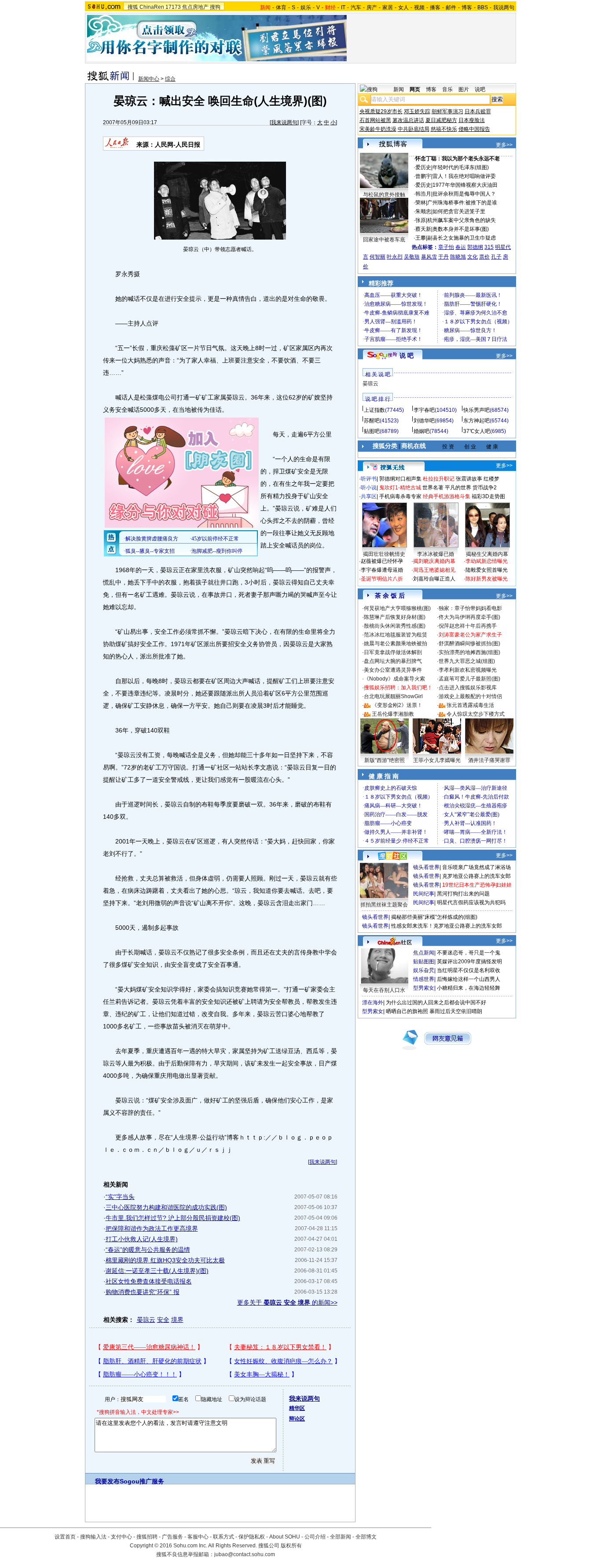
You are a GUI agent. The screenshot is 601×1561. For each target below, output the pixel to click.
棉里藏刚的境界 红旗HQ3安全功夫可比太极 (165, 1260)
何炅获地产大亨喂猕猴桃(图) (397, 608)
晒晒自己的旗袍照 (407, 1011)
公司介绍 (315, 1537)
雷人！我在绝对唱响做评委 (464, 176)
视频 (419, 7)
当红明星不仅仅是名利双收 (468, 970)
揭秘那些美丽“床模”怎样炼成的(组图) (434, 917)
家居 (387, 7)
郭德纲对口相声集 (400, 479)
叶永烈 (395, 257)
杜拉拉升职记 (438, 479)
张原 (420, 220)
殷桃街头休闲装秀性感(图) (394, 626)
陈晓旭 (458, 257)
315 (489, 247)
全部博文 (366, 1537)
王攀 (420, 238)
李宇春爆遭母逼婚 (382, 570)
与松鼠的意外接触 (384, 195)
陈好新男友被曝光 (486, 579)
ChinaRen (151, 7)
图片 (463, 89)
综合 (170, 79)
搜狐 (133, 7)
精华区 (297, 1408)
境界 (177, 1319)
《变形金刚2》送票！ (397, 705)
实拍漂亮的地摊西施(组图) (469, 652)
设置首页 (65, 1537)
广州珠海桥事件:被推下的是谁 (462, 203)
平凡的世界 (458, 488)
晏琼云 (146, 1319)
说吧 (480, 89)
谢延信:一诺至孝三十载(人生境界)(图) (157, 1270)
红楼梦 (491, 479)
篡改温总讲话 (408, 120)
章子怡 (446, 247)
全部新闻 (340, 1537)
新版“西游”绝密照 (384, 760)
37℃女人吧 (476, 431)
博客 (467, 7)
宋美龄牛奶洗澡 (377, 129)
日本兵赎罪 (478, 111)
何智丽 (377, 257)
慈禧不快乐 (444, 129)
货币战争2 (485, 488)
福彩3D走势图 (488, 496)
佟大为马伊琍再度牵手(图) (469, 617)
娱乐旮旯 (423, 970)
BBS (482, 7)
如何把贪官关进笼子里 (458, 211)
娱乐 (305, 7)
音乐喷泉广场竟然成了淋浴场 (476, 867)
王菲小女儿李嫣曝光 (437, 760)
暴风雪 (429, 257)
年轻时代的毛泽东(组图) (460, 167)
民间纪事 (423, 894)
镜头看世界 (426, 867)
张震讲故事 (469, 479)
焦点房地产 (195, 7)
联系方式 (223, 1537)
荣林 (420, 203)
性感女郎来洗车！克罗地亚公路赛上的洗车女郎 (446, 926)
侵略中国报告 (474, 129)
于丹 (443, 257)
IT (343, 7)
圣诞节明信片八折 (382, 579)
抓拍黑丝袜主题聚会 (384, 905)
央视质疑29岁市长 (381, 111)
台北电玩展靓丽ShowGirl (393, 696)
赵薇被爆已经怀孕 (382, 561)
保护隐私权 (251, 1537)
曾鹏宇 (423, 176)
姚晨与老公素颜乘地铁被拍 (395, 643)
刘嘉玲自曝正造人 (434, 579)
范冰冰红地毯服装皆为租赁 (395, 635)
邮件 (451, 7)
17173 (173, 7)
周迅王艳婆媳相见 (434, 570)
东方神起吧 (476, 421)
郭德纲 (475, 247)
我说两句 (503, 7)
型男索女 (423, 988)
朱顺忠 (423, 211)
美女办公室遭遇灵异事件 (393, 670)
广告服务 (172, 1537)
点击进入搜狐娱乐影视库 (468, 687)
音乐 (447, 89)
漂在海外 (372, 1002)
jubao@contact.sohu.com (244, 1554)
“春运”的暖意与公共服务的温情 (148, 1249)
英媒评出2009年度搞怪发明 (469, 961)
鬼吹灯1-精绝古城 (400, 488)
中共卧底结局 (413, 129)
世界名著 (432, 488)
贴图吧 (372, 431)
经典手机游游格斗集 (446, 496)
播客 (435, 7)
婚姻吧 (421, 431)
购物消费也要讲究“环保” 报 (143, 1291)
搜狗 (215, 7)
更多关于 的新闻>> (287, 1302)
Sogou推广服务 (142, 1481)
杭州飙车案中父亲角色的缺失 (461, 220)
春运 (460, 247)
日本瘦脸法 (471, 120)
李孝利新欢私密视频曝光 (468, 670)
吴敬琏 (412, 257)
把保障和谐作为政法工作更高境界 (152, 1228)
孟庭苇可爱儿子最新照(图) (469, 679)
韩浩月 (423, 194)
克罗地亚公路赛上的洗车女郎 (476, 876)
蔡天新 (423, 229)
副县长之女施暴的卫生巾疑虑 (461, 238)
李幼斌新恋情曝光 (486, 561)
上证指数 (374, 410)
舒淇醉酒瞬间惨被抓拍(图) (469, 643)
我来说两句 (284, 122)
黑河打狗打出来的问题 (463, 894)
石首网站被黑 (375, 120)
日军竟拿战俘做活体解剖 (393, 652)
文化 (472, 257)
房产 (371, 7)
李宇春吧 (424, 410)
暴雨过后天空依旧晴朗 (455, 1011)
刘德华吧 (424, 421)
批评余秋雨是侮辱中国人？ (464, 194)
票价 (484, 257)
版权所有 (291, 1546)
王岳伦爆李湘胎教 (393, 714)
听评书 (369, 479)
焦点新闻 (423, 953)
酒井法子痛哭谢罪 (489, 760)
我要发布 (107, 1481)
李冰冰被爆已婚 (435, 554)
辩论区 (297, 1419)
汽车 (356, 7)
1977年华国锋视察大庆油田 (465, 185)
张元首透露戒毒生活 (470, 705)
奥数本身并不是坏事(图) (460, 229)
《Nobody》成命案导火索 (394, 679)
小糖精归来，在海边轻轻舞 (468, 988)
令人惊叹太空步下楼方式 (476, 714)
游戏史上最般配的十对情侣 (470, 696)
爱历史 (423, 167)
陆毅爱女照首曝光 (486, 570)
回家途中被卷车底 (384, 240)
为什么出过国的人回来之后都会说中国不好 (436, 1002)
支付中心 (121, 1537)
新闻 (398, 89)
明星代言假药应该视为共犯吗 (471, 902)
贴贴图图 (423, 961)
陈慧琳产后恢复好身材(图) (394, 617)
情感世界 (423, 979)
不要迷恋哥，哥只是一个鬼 (468, 953)
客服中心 (198, 1537)
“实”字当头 (120, 1196)
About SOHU (284, 1537)
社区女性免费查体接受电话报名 (149, 1281)
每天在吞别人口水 (384, 990)
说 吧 (406, 355)
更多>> (504, 145)
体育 (281, 7)
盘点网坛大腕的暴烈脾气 (393, 661)
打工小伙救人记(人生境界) (142, 1239)
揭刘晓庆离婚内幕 (434, 561)
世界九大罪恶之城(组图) (467, 661)
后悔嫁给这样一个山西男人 (468, 979)
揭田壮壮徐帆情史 (384, 554)
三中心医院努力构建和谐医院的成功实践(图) (166, 1207)
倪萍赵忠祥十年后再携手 (468, 626)
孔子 (496, 257)
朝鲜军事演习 (447, 111)
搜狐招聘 (147, 1537)
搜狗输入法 (93, 1537)
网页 (415, 89)
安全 (163, 1319)
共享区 (369, 496)
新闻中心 (148, 79)
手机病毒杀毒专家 (400, 496)
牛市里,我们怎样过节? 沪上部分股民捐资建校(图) (173, 1217)
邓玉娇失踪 (417, 111)
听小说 (369, 488)
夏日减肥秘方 (441, 120)
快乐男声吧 (476, 410)
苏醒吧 (372, 421)
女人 (403, 7)
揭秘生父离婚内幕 (487, 554)
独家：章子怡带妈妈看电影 (470, 608)
